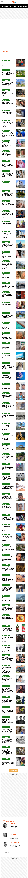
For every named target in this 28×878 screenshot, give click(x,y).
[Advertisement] (14, 33)
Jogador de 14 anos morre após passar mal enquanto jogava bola (7, 215)
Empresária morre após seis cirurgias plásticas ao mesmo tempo (8, 538)
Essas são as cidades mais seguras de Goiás (7, 793)
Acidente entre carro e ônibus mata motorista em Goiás (8, 518)
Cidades (6, 60)
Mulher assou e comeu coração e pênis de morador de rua (8, 225)
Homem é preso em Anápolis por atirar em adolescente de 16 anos (7, 639)
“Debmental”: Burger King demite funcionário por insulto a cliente (8, 417)
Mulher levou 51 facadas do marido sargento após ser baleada (7, 104)
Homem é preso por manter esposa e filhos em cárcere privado (7, 609)
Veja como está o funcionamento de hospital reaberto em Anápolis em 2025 (7, 266)
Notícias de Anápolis (20, 6)
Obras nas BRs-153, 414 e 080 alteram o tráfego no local (8, 458)
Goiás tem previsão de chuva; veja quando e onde (7, 599)
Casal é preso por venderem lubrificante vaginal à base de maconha (7, 578)
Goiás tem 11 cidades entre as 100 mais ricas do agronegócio (7, 427)
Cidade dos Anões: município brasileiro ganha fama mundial (8, 64)
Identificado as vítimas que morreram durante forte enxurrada (7, 306)
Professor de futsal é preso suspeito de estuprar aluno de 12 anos (8, 134)
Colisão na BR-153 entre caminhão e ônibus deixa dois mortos (7, 296)
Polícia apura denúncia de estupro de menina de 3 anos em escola (8, 854)
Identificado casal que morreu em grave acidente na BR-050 (7, 741)
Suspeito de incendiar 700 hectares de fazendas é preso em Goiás (7, 814)
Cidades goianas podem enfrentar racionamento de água (7, 700)
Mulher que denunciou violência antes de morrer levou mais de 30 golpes (7, 660)
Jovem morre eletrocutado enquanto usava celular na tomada (7, 336)
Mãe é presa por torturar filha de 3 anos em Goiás (7, 155)
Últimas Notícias (6, 6)
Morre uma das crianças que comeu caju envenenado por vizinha (8, 762)
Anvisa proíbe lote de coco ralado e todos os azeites (7, 629)
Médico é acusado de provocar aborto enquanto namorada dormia (8, 407)
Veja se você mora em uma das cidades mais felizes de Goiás (8, 74)
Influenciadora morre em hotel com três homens (8, 276)
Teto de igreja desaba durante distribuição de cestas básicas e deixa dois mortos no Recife (7, 751)
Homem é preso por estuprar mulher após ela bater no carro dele (7, 588)
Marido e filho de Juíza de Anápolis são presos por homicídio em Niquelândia (7, 670)
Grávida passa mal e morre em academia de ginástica (8, 245)
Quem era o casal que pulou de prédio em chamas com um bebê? (7, 803)
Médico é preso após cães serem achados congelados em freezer (8, 124)
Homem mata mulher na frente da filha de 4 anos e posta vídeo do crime (8, 783)
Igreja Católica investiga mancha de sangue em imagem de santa (8, 366)
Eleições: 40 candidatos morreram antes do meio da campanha (7, 720)
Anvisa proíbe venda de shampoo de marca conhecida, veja (8, 488)
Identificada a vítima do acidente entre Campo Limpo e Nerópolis (8, 558)
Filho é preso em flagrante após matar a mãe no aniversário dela (6, 377)
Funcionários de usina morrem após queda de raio (7, 387)
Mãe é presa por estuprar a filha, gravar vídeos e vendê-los (6, 477)
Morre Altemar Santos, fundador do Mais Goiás (8, 844)
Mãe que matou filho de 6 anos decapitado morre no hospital (8, 437)
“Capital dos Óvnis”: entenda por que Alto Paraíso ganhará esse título (7, 447)
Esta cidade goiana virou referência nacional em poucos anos (7, 195)
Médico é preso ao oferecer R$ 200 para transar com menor (7, 114)
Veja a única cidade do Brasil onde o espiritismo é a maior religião (7, 84)
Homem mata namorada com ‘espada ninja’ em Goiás (7, 649)
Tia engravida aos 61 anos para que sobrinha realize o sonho (8, 397)
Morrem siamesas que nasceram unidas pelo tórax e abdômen (7, 834)
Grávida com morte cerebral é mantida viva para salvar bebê (7, 255)
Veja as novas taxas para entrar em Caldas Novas (7, 316)
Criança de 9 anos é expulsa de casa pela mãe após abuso (8, 286)
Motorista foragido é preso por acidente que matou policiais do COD (8, 568)
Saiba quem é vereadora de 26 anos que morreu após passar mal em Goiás (7, 690)
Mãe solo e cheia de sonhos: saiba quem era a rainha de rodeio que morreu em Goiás (7, 824)
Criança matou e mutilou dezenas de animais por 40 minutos (7, 467)
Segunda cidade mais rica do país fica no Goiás (7, 357)
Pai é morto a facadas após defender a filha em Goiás (7, 528)
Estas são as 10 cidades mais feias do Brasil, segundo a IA (8, 548)
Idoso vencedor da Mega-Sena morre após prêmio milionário (7, 346)
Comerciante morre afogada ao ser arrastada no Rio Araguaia (7, 144)
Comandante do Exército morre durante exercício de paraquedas (7, 498)
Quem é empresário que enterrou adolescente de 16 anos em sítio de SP (7, 731)
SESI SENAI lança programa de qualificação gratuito (7, 680)
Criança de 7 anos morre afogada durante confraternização (7, 326)
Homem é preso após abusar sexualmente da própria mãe (8, 185)
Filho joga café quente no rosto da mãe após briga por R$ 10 (7, 710)
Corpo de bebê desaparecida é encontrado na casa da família (7, 164)
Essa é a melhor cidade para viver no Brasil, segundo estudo (8, 772)
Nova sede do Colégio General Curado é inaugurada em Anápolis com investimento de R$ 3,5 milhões (7, 866)
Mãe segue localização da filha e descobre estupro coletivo (8, 94)
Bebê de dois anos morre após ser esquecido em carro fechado (7, 235)
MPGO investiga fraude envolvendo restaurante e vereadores (7, 619)
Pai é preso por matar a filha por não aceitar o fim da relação (8, 508)
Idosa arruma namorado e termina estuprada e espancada (8, 205)
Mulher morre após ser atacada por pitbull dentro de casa (7, 174)
